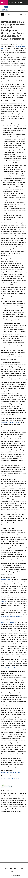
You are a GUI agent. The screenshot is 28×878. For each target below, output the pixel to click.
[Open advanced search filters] (21, 14)
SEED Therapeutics (7, 622)
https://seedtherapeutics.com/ (10, 668)
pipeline (3, 601)
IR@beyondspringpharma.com (10, 772)
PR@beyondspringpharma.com (10, 778)
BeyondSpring (5, 579)
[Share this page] (26, 14)
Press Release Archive (16, 868)
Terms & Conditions (14, 875)
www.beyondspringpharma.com (10, 422)
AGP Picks (4, 2)
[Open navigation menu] (2, 14)
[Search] (18, 14)
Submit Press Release (14, 872)
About (6, 868)
